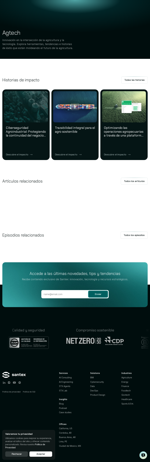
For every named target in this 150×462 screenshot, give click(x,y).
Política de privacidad (11, 392)
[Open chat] (143, 455)
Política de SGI (29, 392)
